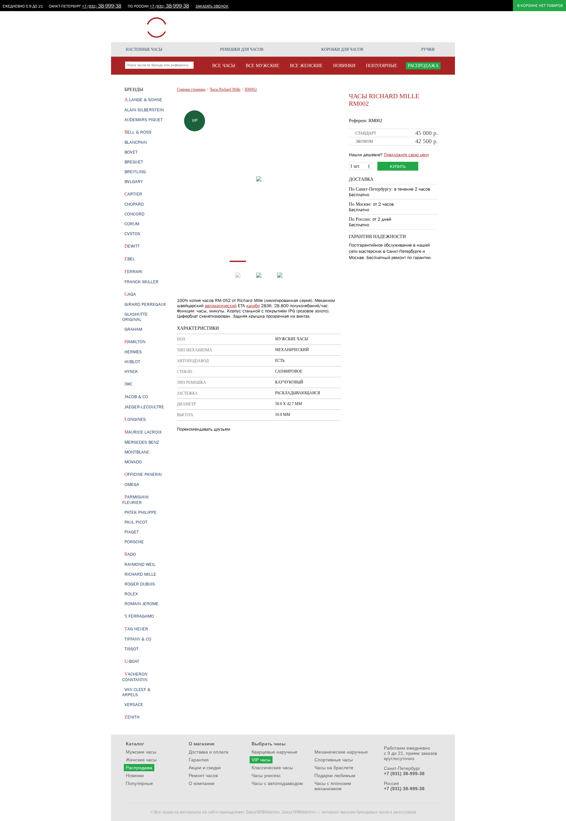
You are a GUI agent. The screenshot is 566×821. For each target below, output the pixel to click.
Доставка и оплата (208, 752)
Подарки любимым (334, 775)
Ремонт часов (395, 26)
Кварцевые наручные (274, 752)
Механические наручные (341, 752)
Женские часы (141, 759)
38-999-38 (101, 6)
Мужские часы (141, 752)
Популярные (139, 783)
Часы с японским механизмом (332, 786)
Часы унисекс (266, 775)
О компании (427, 26)
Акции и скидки (292, 26)
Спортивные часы (333, 759)
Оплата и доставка (333, 26)
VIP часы (261, 759)
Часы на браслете (333, 767)
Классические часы (272, 767)
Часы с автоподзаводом (277, 783)
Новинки (135, 775)
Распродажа (139, 767)
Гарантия (366, 26)
